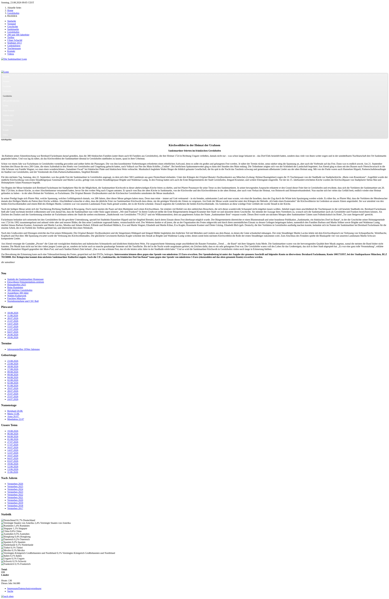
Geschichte (12, 26)
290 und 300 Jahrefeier (18, 34)
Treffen (10, 37)
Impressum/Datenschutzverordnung (24, 588)
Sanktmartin (13, 29)
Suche (10, 591)
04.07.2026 (12, 332)
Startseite (11, 21)
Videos (10, 54)
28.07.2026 (12, 318)
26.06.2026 (12, 334)
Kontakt (11, 51)
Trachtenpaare (14, 48)
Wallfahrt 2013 (14, 43)
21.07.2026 (12, 321)
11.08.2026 (12, 315)
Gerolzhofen (13, 32)
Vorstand (11, 23)
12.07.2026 (12, 329)
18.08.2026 (12, 313)
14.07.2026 (12, 323)
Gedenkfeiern (13, 45)
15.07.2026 (12, 326)
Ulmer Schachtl (14, 40)
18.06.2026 (12, 337)
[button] (385, 81)
